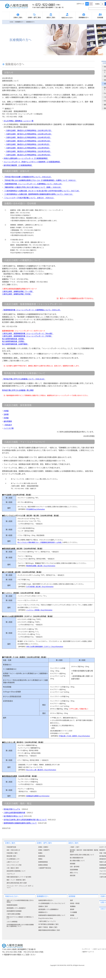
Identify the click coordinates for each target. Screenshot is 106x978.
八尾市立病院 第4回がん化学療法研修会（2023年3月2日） (28, 144)
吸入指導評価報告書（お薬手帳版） (15, 344)
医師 (71, 900)
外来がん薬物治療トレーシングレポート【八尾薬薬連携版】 (26, 158)
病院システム (74, 872)
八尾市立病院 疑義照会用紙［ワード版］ (18, 291)
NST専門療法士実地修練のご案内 (48, 924)
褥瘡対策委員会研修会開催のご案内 (49, 930)
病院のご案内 (50, 17)
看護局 (40, 853)
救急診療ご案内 (11, 856)
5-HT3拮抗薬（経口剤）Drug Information (40, 586)
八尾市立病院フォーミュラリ (47, 921)
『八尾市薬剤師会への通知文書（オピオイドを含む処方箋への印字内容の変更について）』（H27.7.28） (42, 190)
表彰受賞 (72, 875)
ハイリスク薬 (9, 428)
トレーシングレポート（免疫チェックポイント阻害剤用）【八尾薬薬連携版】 (32, 161)
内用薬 (6, 411)
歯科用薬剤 (8, 421)
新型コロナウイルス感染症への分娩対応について (20, 917)
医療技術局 (41, 856)
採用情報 (72, 896)
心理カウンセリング (13, 862)
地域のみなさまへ (67, 17)
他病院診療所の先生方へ (45, 900)
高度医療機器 (74, 869)
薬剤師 (72, 909)
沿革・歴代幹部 (74, 866)
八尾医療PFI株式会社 (44, 868)
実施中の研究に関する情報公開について (82, 855)
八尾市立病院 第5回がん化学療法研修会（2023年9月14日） (28, 141)
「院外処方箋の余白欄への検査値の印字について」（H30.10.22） (28, 176)
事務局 (40, 859)
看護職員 (72, 906)
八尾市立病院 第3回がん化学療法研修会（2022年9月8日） (28, 148)
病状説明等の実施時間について (16, 871)
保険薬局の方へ (43, 912)
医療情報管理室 (43, 862)
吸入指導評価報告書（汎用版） (13, 341)
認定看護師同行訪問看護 (14, 911)
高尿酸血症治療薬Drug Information (37, 796)
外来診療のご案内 (12, 853)
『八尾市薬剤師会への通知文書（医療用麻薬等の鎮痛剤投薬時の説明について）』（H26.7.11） (38, 194)
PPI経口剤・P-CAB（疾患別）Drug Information (74, 736)
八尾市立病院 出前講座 (13, 914)
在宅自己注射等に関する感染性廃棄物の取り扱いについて (25, 819)
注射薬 (6, 414)
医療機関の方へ (84, 17)
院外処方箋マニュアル (12, 809)
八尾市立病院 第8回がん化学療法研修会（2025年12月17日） (29, 130)
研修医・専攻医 (75, 903)
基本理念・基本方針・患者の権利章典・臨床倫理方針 (84, 851)
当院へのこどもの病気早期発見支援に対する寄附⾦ (20, 901)
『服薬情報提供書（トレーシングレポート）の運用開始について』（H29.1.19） (33, 183)
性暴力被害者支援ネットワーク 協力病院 (19, 877)
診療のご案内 (18, 17)
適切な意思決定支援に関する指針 (17, 883)
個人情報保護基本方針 (76, 858)
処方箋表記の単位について (13, 816)
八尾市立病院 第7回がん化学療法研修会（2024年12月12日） (29, 134)
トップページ (86, 949)
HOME (11, 22)
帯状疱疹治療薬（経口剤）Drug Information (40, 566)
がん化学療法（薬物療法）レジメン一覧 (18, 121)
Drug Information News (45, 918)
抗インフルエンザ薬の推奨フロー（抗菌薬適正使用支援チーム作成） (39, 542)
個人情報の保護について (77, 860)
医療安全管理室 (43, 865)
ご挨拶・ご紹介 (74, 847)
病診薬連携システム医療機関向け (48, 909)
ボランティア (74, 918)
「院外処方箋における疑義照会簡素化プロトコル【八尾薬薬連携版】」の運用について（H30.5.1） (40, 180)
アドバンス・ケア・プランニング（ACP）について (20, 886)
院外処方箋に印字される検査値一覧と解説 (18, 390)
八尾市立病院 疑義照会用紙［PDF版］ (17, 294)
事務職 (72, 915)
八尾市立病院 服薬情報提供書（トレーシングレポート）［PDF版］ (27, 336)
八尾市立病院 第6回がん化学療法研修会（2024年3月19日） (28, 137)
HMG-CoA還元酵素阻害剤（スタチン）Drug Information (44, 646)
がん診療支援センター (13, 859)
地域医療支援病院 (12, 905)
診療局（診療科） (43, 847)
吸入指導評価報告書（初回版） (13, 338)
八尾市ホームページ (88, 952)
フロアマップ (11, 874)
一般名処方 (8, 424)
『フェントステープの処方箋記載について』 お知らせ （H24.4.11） (29, 197)
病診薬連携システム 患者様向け (16, 908)
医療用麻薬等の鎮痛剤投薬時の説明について (20, 823)
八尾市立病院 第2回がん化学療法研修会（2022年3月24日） (28, 151)
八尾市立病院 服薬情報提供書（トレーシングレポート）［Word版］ (27, 333)
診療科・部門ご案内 (34, 17)
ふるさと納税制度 (12, 921)
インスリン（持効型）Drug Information (39, 610)
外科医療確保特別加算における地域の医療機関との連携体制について (20, 925)
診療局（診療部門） (44, 850)
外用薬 (6, 418)
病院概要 (72, 863)
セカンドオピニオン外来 (14, 865)
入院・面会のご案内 (13, 868)
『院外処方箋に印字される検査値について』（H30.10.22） (23, 379)
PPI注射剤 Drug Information (35, 509)
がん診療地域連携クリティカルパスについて (51, 903)
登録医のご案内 (43, 906)
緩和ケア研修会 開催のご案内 (47, 927)
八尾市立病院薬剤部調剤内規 (14, 812)
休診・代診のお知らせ (13, 850)
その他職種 (73, 912)
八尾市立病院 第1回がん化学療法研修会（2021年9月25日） (28, 154)
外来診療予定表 (11, 847)
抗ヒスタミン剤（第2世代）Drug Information (41, 770)
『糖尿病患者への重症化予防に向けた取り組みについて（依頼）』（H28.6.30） (33, 187)
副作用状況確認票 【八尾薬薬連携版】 (18, 165)
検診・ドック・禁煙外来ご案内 (16, 880)
